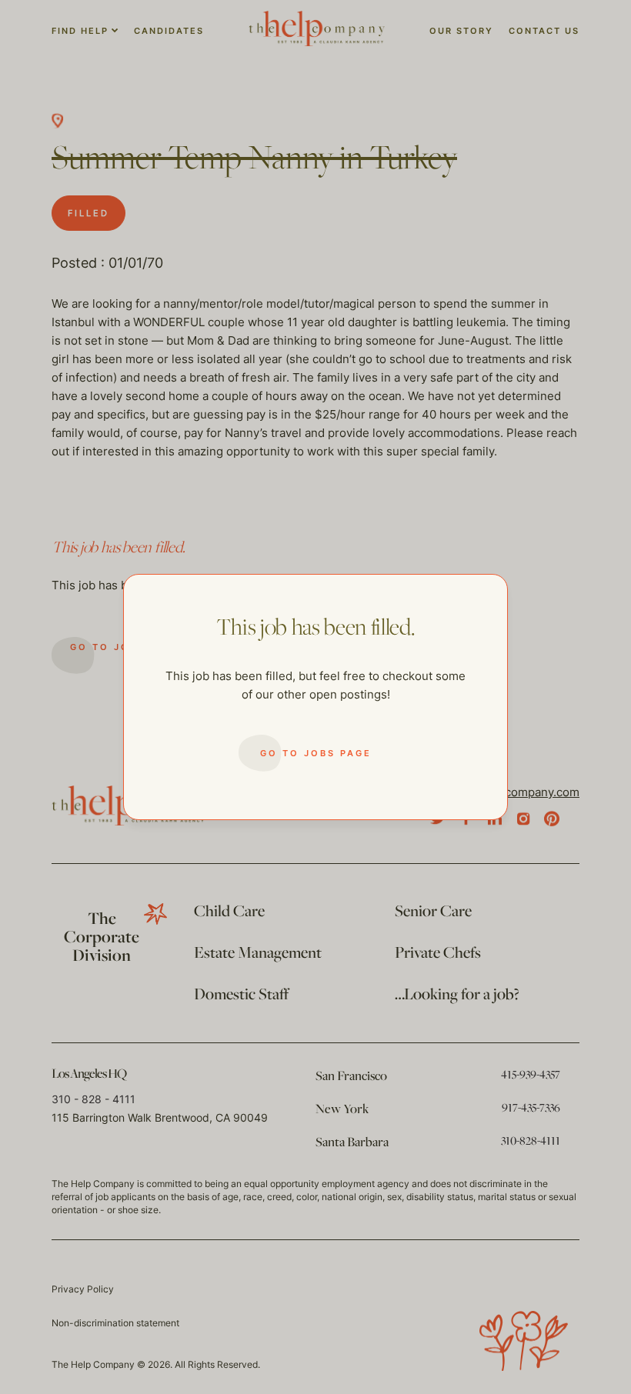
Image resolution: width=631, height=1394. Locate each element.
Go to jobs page (316, 753)
